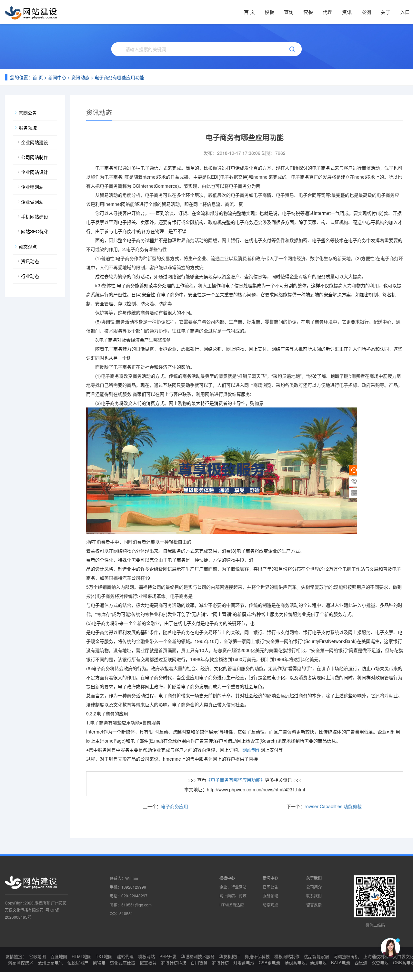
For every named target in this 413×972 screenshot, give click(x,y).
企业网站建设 (34, 142)
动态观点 (28, 246)
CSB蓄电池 (269, 962)
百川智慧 (199, 962)
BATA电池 (340, 962)
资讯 (347, 11)
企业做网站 (32, 201)
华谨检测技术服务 (198, 956)
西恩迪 (361, 962)
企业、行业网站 (233, 887)
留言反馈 (314, 904)
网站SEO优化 (34, 231)
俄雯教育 (148, 962)
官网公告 (28, 113)
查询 (289, 11)
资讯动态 (80, 77)
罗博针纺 (220, 962)
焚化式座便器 (122, 962)
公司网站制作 (34, 157)
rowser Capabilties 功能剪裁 (333, 806)
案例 (366, 11)
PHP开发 (167, 956)
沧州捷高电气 (50, 962)
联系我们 (314, 895)
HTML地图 (81, 956)
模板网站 (146, 956)
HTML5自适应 (231, 904)
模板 (269, 11)
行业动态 (30, 276)
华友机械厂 (229, 956)
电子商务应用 (174, 806)
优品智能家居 (316, 956)
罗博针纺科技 (173, 962)
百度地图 (58, 956)
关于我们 (314, 878)
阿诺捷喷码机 (346, 956)
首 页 (249, 11)
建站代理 (125, 956)
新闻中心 (57, 77)
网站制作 (251, 749)
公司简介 (314, 887)
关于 (385, 11)
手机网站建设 (34, 216)
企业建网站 (32, 187)
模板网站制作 (286, 956)
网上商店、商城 (233, 895)
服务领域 (28, 127)
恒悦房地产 (77, 962)
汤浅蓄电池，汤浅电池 (306, 962)
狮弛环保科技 (257, 956)
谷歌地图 (37, 956)
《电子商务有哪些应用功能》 (235, 780)
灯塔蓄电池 (243, 962)
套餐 (308, 11)
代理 (327, 11)
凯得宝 (99, 962)
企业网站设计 (34, 172)
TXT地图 (104, 956)
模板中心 (227, 878)
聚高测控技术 (20, 962)
